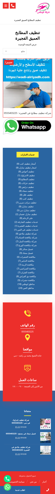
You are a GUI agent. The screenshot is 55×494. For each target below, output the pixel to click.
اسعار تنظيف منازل (27, 167)
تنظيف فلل (28, 194)
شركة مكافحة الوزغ (28, 245)
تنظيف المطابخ (27, 179)
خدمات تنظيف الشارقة (28, 221)
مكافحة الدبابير (27, 260)
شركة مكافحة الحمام (27, 237)
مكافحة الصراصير (28, 268)
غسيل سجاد (28, 253)
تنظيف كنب (28, 198)
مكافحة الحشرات (27, 256)
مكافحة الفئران (27, 272)
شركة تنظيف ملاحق (28, 233)
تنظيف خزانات (27, 183)
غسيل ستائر (27, 249)
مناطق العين (28, 287)
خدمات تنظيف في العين (27, 229)
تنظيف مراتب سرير (27, 202)
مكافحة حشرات (28, 280)
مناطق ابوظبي (28, 284)
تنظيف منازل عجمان (28, 214)
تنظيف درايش (28, 187)
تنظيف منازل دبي (27, 210)
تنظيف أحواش (27, 171)
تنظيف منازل (28, 206)
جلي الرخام (28, 218)
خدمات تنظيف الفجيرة (28, 225)
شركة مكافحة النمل (28, 241)
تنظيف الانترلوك (28, 175)
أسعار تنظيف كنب (28, 163)
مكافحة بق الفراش (27, 276)
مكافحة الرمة (28, 264)
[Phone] (7, 478)
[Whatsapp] (7, 487)
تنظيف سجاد (27, 190)
